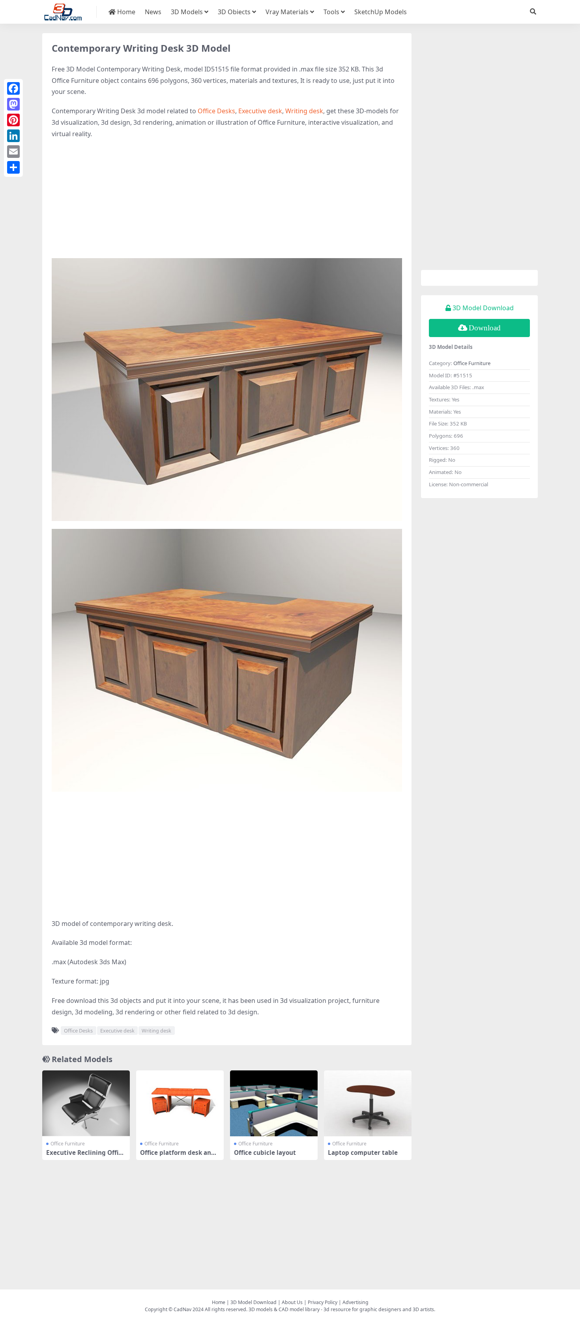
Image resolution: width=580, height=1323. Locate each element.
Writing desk (304, 111)
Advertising (355, 1302)
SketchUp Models (380, 11)
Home (125, 11)
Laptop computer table (363, 1152)
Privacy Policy (322, 1302)
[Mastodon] (13, 104)
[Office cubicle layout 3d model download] (274, 1103)
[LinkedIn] (13, 136)
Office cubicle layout (265, 1152)
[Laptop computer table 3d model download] (368, 1103)
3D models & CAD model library (284, 1309)
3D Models (187, 11)
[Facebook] (13, 88)
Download (485, 328)
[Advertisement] (227, 203)
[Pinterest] (13, 120)
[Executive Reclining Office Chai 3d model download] (86, 1103)
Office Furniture (68, 1143)
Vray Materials (287, 11)
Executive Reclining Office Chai (85, 1156)
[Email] (13, 151)
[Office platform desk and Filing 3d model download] (180, 1103)
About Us (292, 1302)
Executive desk (260, 111)
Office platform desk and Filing (180, 1156)
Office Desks (216, 111)
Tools (331, 11)
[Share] (13, 167)
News (153, 11)
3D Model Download (253, 1302)
